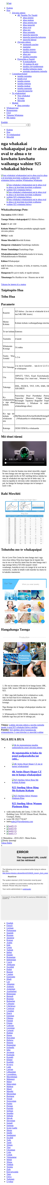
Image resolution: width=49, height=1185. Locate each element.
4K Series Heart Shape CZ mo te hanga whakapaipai (27, 773)
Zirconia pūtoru (18, 13)
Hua (8, 10)
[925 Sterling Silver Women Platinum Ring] (27, 798)
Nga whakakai (23, 96)
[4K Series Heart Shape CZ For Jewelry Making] (27, 766)
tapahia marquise (24, 88)
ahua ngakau (28, 20)
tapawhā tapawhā (24, 91)
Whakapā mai (12, 108)
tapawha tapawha (30, 35)
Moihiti (15, 103)
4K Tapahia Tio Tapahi (27, 15)
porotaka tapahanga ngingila (35, 71)
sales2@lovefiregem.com (22, 821)
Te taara (20, 98)
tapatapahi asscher (30, 44)
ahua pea (26, 30)
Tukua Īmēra (6, 843)
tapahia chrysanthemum (33, 66)
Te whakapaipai (19, 93)
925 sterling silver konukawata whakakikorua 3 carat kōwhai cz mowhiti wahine (22, 731)
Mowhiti (21, 100)
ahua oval (27, 27)
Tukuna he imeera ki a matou (13, 284)
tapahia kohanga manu (32, 69)
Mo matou (11, 117)
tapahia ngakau (23, 86)
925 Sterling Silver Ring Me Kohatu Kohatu (25, 789)
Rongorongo (12, 110)
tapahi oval (22, 78)
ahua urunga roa (30, 22)
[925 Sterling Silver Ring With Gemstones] (27, 782)
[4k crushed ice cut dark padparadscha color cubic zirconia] (27, 747)
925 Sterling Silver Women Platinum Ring (27, 805)
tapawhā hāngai (29, 39)
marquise (27, 47)
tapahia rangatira (30, 57)
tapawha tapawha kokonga (34, 37)
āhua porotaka (29, 32)
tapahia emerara (29, 52)
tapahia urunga (29, 49)
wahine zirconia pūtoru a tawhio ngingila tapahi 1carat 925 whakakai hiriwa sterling (22, 726)
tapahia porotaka (24, 76)
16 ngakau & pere (30, 64)
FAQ (9, 113)
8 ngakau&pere (29, 61)
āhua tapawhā (29, 25)
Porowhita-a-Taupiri (26, 59)
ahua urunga (28, 18)
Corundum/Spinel (19, 74)
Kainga (10, 8)
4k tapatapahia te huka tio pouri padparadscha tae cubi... (27, 755)
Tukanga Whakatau (15, 115)
